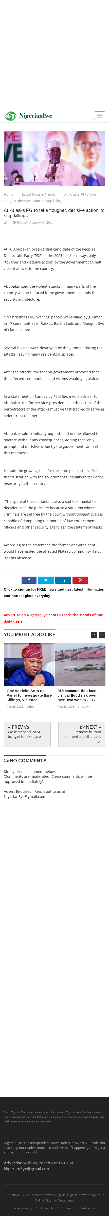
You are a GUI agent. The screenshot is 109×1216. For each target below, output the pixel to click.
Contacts (68, 1208)
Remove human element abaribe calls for (82, 736)
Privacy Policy (22, 1208)
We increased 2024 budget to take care (24, 734)
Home (9, 194)
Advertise (89, 1208)
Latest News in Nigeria (39, 194)
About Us (47, 1208)
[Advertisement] (54, 54)
